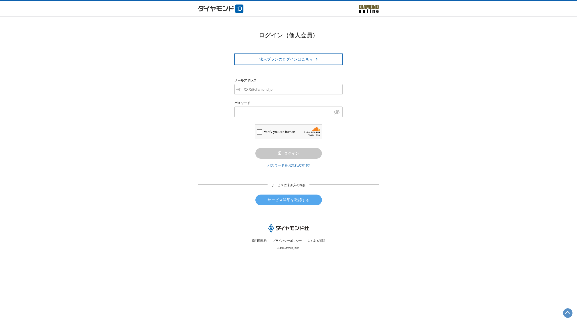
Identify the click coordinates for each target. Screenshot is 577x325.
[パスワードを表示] (338, 112)
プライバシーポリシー (287, 240)
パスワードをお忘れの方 (286, 165)
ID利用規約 (259, 240)
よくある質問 (316, 240)
